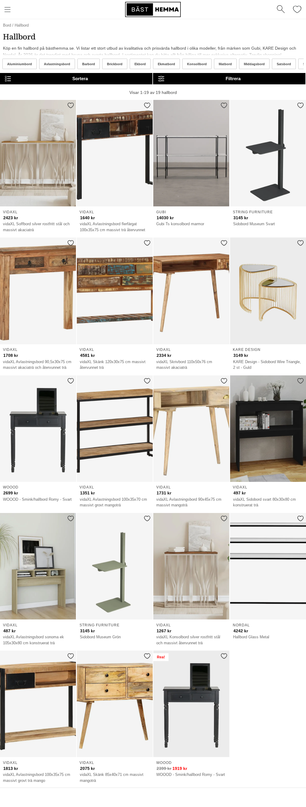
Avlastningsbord (57, 64)
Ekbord (140, 64)
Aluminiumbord (19, 64)
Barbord (88, 64)
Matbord (225, 64)
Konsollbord (197, 64)
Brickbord (115, 64)
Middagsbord (254, 64)
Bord (7, 25)
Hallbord (22, 25)
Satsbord (284, 64)
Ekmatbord (166, 64)
